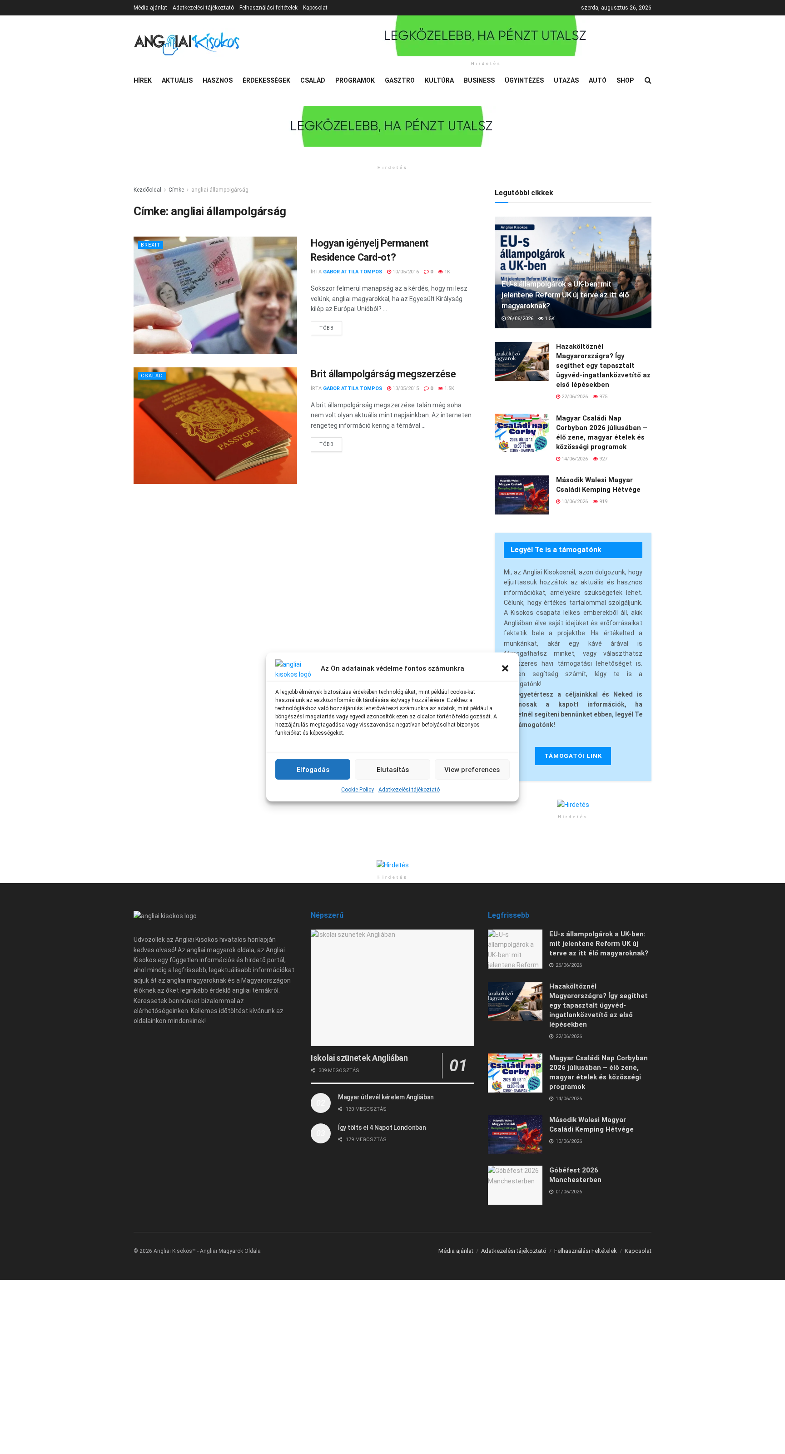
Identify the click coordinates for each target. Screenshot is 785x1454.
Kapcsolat (315, 8)
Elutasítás (393, 769)
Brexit (150, 245)
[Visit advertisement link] (486, 35)
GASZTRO (400, 80)
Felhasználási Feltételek (585, 1250)
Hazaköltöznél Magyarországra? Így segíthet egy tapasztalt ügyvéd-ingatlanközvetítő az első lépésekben (603, 365)
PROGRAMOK (355, 80)
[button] (505, 668)
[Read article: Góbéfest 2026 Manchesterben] (515, 1185)
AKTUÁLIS (177, 80)
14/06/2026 (574, 459)
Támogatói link (573, 755)
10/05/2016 (405, 272)
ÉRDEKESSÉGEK (266, 80)
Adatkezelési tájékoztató (409, 789)
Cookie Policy (357, 789)
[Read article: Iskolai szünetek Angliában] (392, 988)
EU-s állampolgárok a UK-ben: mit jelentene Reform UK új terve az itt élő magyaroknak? (565, 294)
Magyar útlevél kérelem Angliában (386, 1097)
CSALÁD (312, 80)
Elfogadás (313, 769)
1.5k (448, 388)
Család (152, 376)
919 (602, 501)
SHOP (625, 80)
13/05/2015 (405, 388)
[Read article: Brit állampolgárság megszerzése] (215, 425)
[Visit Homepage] (187, 42)
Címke (176, 190)
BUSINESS (479, 80)
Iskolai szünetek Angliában (359, 1058)
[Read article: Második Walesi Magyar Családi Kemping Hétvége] (522, 494)
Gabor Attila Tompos (352, 272)
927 (602, 459)
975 (602, 397)
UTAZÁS (566, 80)
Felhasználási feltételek (268, 8)
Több (330, 326)
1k (446, 272)
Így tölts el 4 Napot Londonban (382, 1127)
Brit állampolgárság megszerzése (383, 374)
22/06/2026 (574, 397)
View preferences (472, 769)
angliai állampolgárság (219, 190)
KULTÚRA (439, 80)
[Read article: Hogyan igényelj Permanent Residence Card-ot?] (215, 295)
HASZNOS (218, 80)
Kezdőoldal (147, 190)
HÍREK (143, 80)
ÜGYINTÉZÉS (524, 80)
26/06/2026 (519, 318)
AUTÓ (597, 80)
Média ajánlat (150, 8)
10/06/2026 (574, 501)
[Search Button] (648, 80)
